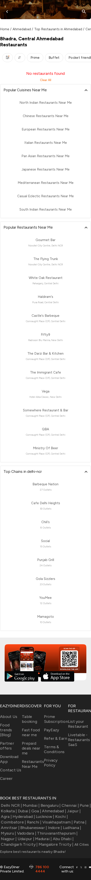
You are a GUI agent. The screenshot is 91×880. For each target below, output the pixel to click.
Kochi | (61, 816)
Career (6, 778)
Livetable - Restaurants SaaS (79, 739)
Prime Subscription (56, 719)
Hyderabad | (24, 816)
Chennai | (70, 805)
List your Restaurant (78, 724)
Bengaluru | (51, 805)
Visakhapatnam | (57, 822)
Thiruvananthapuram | (57, 833)
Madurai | (43, 838)
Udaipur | (26, 838)
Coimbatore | (13, 822)
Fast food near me (31, 732)
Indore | (55, 827)
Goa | (36, 811)
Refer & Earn (55, 738)
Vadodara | (26, 833)
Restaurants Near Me (33, 764)
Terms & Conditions (54, 749)
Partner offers (7, 746)
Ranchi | (34, 822)
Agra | (6, 816)
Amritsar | (10, 827)
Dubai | (24, 811)
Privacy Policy (51, 763)
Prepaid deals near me (31, 748)
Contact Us (10, 770)
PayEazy (51, 730)
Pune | (85, 805)
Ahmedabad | (54, 811)
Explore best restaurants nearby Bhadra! (33, 852)
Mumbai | (31, 805)
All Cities (81, 844)
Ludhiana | (72, 827)
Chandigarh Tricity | (19, 844)
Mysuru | (8, 833)
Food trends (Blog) (6, 730)
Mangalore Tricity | (56, 844)
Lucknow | (45, 816)
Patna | (80, 822)
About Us (8, 716)
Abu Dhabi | (63, 838)
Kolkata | (9, 811)
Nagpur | (9, 838)
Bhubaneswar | (33, 827)
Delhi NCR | (11, 805)
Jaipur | (74, 811)
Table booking (29, 719)
